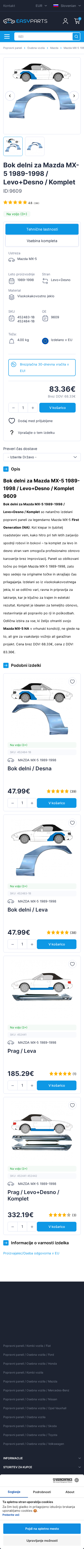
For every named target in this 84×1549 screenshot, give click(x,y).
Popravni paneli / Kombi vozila (23, 1372)
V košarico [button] (57, 408)
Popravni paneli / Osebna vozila (24, 1417)
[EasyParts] (25, 21)
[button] (13, 408)
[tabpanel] (42, 303)
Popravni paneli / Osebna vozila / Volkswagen (33, 1443)
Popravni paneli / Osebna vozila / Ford (28, 1354)
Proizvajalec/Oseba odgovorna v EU (31, 1253)
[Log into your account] (65, 21)
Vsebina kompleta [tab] (42, 241)
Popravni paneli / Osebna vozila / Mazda (30, 1381)
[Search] (76, 36)
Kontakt (9, 6)
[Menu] (7, 36)
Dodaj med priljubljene (35, 421)
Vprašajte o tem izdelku (36, 433)
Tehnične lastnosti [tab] (42, 229)
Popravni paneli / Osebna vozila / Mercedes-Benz (36, 1390)
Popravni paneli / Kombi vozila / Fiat (27, 1345)
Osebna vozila (36, 47)
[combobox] (42, 457)
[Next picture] (74, 96)
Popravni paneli (12, 47)
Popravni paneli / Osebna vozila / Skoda (30, 1426)
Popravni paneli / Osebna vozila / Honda (30, 1363)
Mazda (54, 47)
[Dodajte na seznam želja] (72, 682)
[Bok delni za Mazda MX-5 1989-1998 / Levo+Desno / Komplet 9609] (12, 146)
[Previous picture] (10, 96)
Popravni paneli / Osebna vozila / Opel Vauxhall (34, 1408)
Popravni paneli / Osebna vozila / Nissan (30, 1399)
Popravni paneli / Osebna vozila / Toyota (30, 1435)
